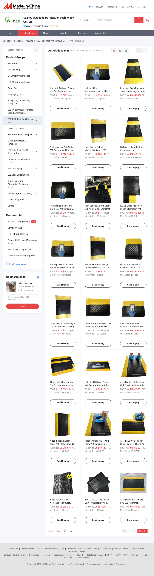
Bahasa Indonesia (82, 557)
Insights (83, 551)
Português (35, 555)
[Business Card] (38, 277)
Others (11, 205)
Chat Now (27, 290)
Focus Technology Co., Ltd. (57, 564)
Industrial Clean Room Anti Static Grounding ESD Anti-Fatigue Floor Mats (132, 91)
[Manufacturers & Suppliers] (22, 5)
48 (71, 531)
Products (29, 33)
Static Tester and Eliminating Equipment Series (18, 184)
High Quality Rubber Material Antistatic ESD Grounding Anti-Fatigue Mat (98, 150)
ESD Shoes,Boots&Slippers (20, 134)
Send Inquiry (63, 108)
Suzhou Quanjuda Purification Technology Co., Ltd (48, 19)
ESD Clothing (14, 69)
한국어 (109, 555)
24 (58, 531)
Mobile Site (72, 551)
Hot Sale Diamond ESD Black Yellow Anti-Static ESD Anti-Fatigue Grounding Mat (133, 267)
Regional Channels (121, 548)
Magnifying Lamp (16, 94)
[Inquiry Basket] (123, 7)
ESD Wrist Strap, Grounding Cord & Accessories (20, 111)
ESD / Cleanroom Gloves (19, 82)
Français (46, 555)
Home (10, 33)
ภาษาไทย (134, 555)
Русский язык (58, 555)
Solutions (64, 33)
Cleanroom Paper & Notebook (17, 142)
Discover (82, 33)
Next (141, 531)
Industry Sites (105, 548)
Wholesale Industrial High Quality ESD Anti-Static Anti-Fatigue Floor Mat (98, 267)
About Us (47, 33)
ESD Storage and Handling (20, 193)
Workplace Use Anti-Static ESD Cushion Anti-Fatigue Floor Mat (62, 150)
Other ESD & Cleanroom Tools (19, 161)
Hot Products (12, 548)
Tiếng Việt (68, 557)
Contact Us (100, 33)
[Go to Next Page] (145, 50)
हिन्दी (126, 555)
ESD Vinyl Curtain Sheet (18, 174)
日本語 (118, 555)
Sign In (90, 7)
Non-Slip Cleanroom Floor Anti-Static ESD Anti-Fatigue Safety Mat (62, 267)
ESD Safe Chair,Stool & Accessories (18, 152)
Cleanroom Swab (16, 128)
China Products (27, 548)
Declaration (108, 564)
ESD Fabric (13, 63)
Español (24, 555)
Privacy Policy (121, 564)
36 (65, 531)
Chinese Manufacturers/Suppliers (50, 548)
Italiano (70, 555)
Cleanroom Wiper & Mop (19, 75)
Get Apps (133, 7)
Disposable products (17, 199)
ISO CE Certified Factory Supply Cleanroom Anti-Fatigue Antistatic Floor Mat (133, 208)
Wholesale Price (90, 548)
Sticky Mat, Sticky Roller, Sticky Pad (19, 102)
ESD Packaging (15, 168)
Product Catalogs (17, 264)
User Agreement (93, 564)
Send (22, 306)
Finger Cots (13, 88)
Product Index (138, 548)
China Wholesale (74, 548)
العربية (101, 555)
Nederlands (91, 555)
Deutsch (80, 555)
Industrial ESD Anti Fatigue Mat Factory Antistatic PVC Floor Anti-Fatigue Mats (97, 385)
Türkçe (144, 555)
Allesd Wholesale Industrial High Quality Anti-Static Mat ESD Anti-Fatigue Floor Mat (133, 385)
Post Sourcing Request (148, 20)
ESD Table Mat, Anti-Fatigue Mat (20, 121)
